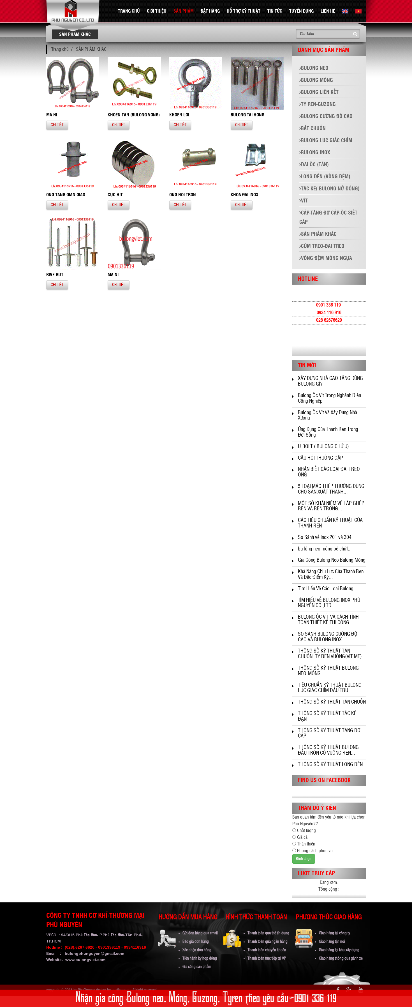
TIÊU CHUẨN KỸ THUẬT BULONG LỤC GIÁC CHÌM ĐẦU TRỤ (330, 688)
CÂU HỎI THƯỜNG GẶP (320, 458)
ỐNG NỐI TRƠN (182, 195)
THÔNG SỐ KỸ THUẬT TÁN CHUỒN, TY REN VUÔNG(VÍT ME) (330, 654)
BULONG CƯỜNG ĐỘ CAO (327, 116)
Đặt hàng (210, 11)
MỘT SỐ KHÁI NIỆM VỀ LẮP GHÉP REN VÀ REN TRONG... (331, 506)
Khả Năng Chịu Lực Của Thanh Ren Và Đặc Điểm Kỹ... (331, 574)
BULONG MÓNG (317, 80)
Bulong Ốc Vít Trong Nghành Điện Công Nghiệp (329, 398)
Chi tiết (57, 125)
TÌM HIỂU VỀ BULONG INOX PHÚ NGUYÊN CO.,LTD (329, 603)
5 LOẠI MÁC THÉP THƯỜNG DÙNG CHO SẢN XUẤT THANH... (331, 489)
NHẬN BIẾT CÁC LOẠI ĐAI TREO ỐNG (329, 472)
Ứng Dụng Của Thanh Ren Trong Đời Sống (328, 432)
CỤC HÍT (115, 195)
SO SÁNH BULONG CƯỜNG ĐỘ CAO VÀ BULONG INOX (327, 637)
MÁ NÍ (51, 115)
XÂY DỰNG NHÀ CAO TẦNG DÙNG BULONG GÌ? (330, 381)
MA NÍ (113, 275)
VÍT (304, 201)
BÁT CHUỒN (313, 128)
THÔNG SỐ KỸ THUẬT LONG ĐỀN (330, 764)
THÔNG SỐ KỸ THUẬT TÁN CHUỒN (332, 702)
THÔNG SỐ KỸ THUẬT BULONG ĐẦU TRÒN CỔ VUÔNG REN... (328, 750)
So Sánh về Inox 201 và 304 (324, 537)
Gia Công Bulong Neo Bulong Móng (331, 560)
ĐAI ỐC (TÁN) (315, 164)
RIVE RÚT (54, 275)
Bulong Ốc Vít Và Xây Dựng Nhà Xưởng (327, 415)
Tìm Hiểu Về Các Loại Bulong (325, 588)
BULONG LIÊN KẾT (320, 92)
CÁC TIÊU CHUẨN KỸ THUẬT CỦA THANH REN (330, 523)
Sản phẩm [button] (183, 11)
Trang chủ (129, 11)
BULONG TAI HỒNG (247, 115)
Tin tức (274, 11)
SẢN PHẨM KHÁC (91, 49)
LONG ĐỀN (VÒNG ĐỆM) (325, 176)
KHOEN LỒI (179, 115)
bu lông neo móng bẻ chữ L (324, 549)
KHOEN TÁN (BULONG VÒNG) (134, 115)
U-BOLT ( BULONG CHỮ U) (323, 446)
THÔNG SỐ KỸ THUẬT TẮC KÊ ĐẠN (327, 716)
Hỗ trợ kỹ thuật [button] (243, 11)
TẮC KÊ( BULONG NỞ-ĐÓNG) (330, 189)
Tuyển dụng (301, 11)
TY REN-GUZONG (318, 104)
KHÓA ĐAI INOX (244, 195)
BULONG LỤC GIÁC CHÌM (326, 140)
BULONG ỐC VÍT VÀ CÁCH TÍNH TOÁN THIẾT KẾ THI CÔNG (328, 620)
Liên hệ (328, 11)
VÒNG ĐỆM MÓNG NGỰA (326, 258)
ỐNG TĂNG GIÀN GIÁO (65, 195)
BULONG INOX (315, 152)
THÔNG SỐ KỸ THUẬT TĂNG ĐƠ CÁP (329, 733)
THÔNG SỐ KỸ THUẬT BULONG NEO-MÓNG (328, 671)
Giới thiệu (156, 11)
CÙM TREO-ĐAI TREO (322, 246)
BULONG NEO (314, 68)
